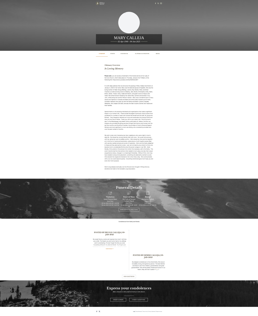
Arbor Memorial (139, 311)
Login (134, 311)
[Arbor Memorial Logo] (100, 3)
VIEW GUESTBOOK (129, 276)
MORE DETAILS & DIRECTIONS (129, 209)
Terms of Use (145, 311)
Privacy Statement (151, 311)
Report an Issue (159, 311)
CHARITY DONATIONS (138, 299)
